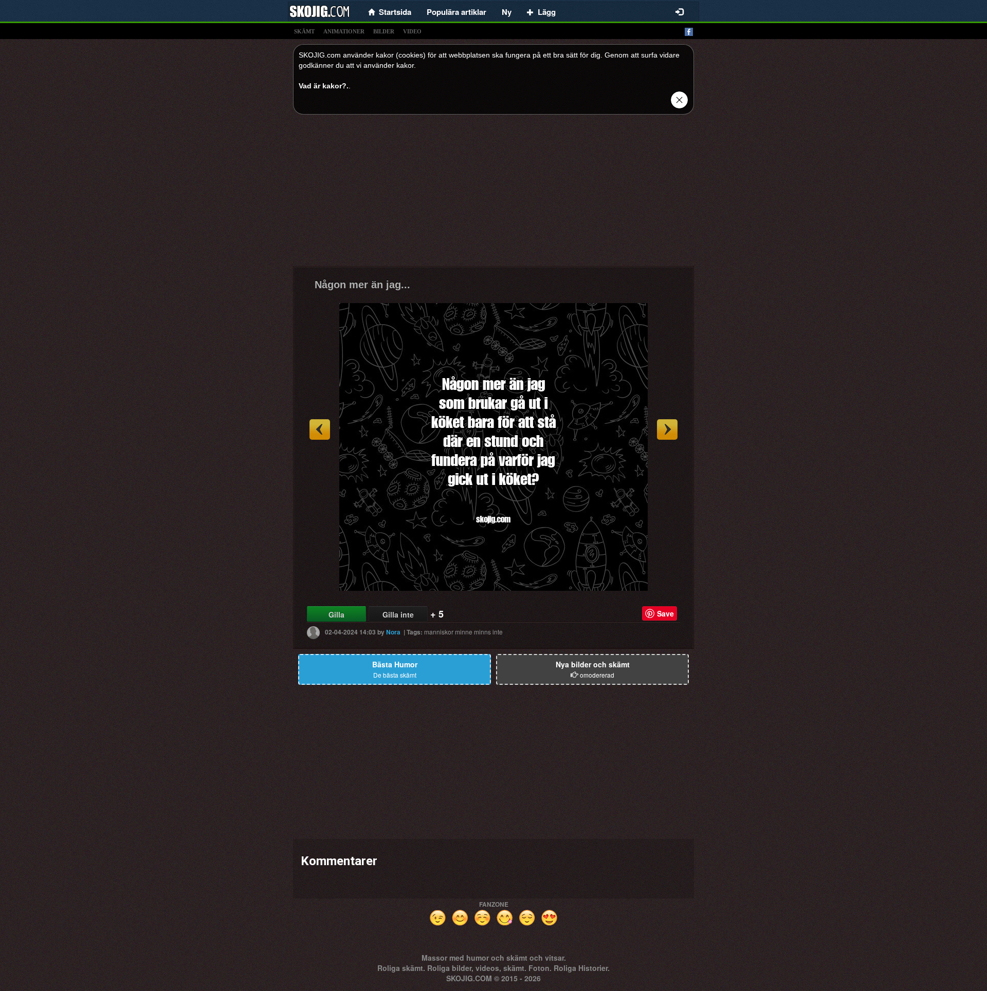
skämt (304, 31)
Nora (393, 632)
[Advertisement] (493, 194)
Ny (506, 11)
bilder (383, 31)
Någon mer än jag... (362, 284)
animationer (343, 31)
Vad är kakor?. (324, 86)
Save (665, 613)
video (412, 31)
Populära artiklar (456, 11)
